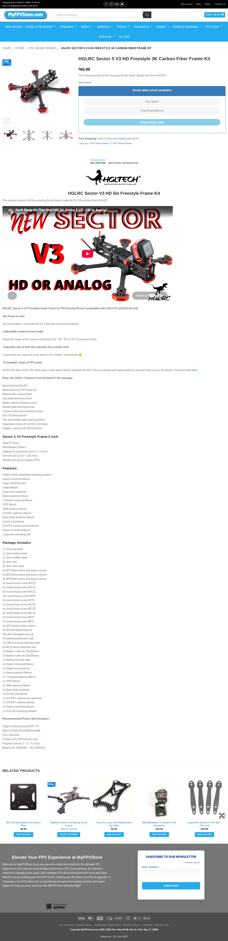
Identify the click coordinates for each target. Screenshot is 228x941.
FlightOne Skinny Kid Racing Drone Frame (68, 824)
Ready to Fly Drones (39, 26)
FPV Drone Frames (43, 48)
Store (19, 48)
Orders (207, 4)
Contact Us (220, 4)
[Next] (68, 89)
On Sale (124, 36)
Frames (122, 26)
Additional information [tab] (123, 163)
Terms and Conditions (107, 925)
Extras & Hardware (185, 26)
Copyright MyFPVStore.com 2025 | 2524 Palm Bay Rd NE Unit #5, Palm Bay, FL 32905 (114, 929)
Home (7, 48)
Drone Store (84, 925)
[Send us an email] (116, 4)
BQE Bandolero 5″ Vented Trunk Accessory (159, 824)
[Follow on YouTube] (122, 4)
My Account (187, 4)
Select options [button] (69, 834)
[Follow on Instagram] (111, 4)
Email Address (151, 867)
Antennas (105, 36)
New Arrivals (13, 26)
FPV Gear (212, 26)
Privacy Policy (132, 925)
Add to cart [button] (23, 834)
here (194, 370)
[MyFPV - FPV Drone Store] (26, 15)
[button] (7, 121)
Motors (85, 26)
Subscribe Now (152, 122)
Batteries (103, 26)
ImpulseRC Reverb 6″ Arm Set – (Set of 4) (204, 824)
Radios (161, 26)
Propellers (67, 26)
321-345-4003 (120, 936)
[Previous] (8, 89)
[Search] (147, 14)
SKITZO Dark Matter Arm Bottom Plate (23, 824)
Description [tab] (98, 163)
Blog (198, 4)
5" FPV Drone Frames (121, 143)
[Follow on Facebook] (106, 4)
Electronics (141, 26)
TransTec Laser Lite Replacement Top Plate (114, 824)
